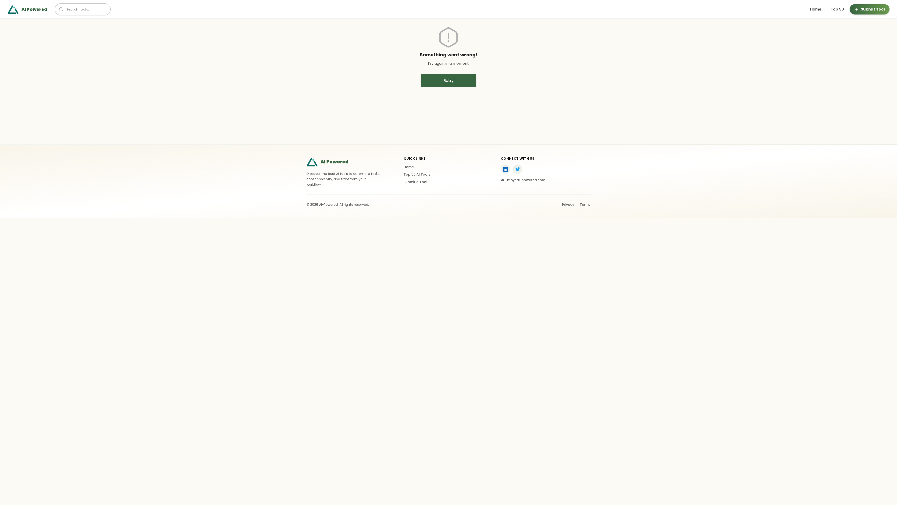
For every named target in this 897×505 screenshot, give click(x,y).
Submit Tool (873, 9)
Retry (449, 80)
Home (815, 9)
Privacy (568, 204)
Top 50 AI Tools (417, 174)
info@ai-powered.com (525, 180)
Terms (585, 204)
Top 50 (837, 9)
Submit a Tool (415, 182)
